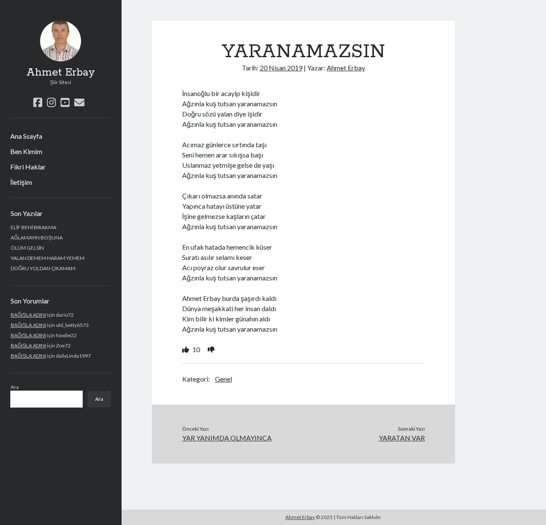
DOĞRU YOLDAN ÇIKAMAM (43, 268)
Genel (223, 379)
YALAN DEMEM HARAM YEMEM (47, 258)
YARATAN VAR (401, 438)
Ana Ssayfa (26, 136)
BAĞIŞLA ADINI (28, 315)
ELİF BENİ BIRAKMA (33, 227)
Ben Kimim (26, 151)
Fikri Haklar (28, 167)
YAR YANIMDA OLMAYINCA (227, 438)
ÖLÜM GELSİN (27, 248)
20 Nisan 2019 (281, 68)
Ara (15, 387)
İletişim (21, 182)
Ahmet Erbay (60, 72)
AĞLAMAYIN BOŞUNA (37, 237)
